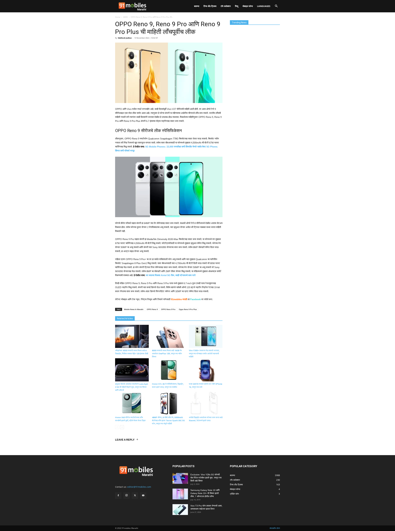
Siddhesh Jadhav (125, 38)
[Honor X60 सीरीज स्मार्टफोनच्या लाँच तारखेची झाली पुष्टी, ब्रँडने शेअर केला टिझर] (132, 403)
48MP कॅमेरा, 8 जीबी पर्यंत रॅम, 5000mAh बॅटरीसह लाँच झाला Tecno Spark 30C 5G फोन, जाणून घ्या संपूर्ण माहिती (168, 420)
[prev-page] (117, 427)
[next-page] (122, 427)
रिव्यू (236, 6)
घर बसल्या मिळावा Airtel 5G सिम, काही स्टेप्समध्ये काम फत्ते (170, 275)
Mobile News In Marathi (133, 309)
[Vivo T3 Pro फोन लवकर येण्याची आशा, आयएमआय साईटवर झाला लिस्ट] (180, 509)
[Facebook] (118, 495)
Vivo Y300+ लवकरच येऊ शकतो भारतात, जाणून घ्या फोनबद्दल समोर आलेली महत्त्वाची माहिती (204, 353)
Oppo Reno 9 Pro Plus (188, 309)
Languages (263, 6)
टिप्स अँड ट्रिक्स (210, 6)
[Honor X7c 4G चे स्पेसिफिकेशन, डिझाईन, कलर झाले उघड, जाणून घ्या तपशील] (169, 369)
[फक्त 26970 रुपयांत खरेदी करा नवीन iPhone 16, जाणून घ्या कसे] (205, 369)
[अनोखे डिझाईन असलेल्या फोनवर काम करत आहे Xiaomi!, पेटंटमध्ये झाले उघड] (205, 403)
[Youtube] (143, 495)
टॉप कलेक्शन (226, 6)
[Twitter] (135, 495)
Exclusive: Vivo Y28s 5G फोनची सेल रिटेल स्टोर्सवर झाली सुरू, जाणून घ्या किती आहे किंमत (206, 477)
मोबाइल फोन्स (248, 6)
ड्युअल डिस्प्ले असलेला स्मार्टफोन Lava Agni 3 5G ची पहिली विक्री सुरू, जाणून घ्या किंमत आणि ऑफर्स (131, 387)
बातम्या (196, 6)
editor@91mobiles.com (139, 486)
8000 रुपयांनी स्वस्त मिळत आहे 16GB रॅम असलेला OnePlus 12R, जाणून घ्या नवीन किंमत (167, 353)
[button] (276, 6)
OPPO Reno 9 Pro (168, 309)
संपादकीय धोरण (275, 528)
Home (117, 17)
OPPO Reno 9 (152, 309)
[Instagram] (126, 495)
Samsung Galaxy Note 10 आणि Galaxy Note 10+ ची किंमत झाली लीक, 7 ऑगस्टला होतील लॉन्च (205, 493)
